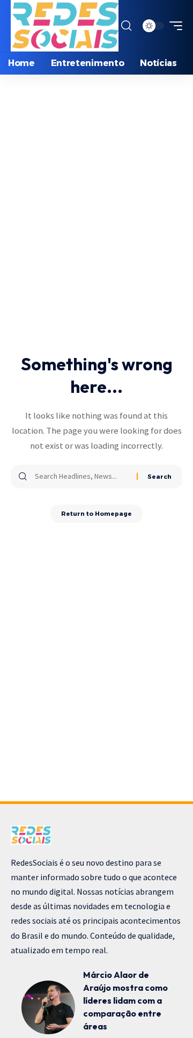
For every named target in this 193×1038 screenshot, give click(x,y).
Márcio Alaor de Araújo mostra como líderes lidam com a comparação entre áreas (125, 1000)
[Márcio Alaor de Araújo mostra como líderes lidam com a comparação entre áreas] (48, 1007)
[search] (126, 25)
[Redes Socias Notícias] (64, 26)
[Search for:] (82, 476)
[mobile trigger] (173, 25)
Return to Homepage (96, 513)
